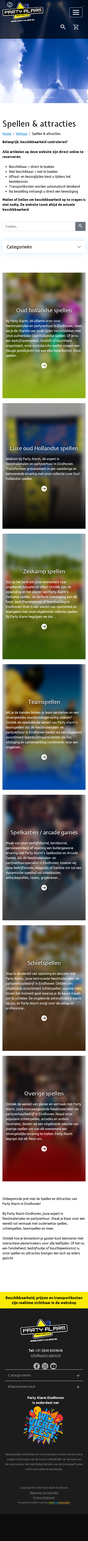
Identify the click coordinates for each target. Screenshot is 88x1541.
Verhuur (21, 133)
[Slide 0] (37, 97)
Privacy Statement (44, 1497)
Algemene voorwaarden (44, 1492)
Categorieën (19, 246)
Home (6, 133)
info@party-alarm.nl (46, 1355)
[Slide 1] (44, 97)
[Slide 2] (51, 97)
